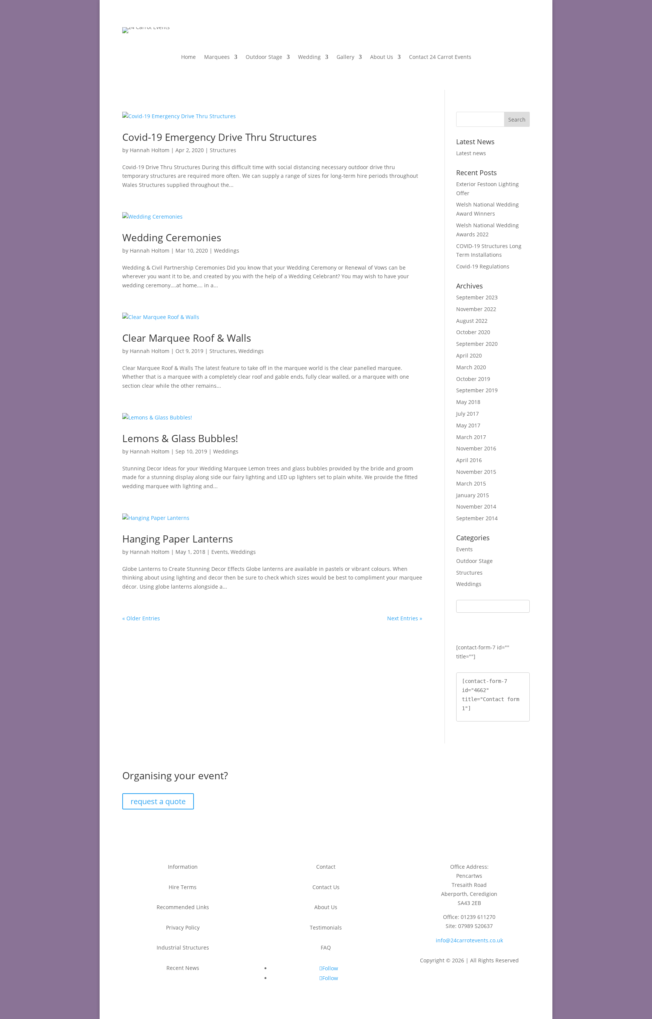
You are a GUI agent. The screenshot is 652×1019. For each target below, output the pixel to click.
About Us (381, 57)
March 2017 (471, 437)
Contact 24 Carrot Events (440, 57)
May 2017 (468, 425)
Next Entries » (404, 618)
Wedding (309, 57)
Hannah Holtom (149, 150)
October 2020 (473, 332)
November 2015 (476, 471)
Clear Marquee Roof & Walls (186, 338)
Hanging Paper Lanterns (177, 539)
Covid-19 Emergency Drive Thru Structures (219, 137)
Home (188, 57)
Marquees (217, 57)
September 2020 (477, 343)
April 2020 (469, 355)
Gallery (345, 57)
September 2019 (477, 390)
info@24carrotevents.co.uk (469, 940)
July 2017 (467, 413)
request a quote (158, 801)
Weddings (226, 250)
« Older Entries (141, 618)
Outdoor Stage (264, 57)
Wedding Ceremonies (171, 237)
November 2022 (476, 309)
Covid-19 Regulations (482, 266)
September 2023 (477, 297)
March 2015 (471, 483)
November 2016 (476, 448)
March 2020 (471, 367)
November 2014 (476, 506)
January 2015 (472, 495)
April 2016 (469, 460)
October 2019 (473, 378)
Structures (223, 150)
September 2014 (477, 518)
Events (219, 551)
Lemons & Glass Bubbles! (180, 438)
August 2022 (471, 320)
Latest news (471, 153)
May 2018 (468, 401)
